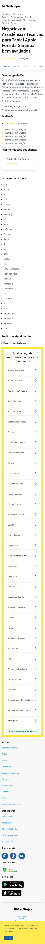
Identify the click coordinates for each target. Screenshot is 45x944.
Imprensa (21, 916)
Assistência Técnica (10, 747)
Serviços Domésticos (11, 804)
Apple (20, 17)
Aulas (4, 754)
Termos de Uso (21, 921)
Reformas (6, 791)
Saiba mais (9, 931)
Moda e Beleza (8, 785)
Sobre (6, 66)
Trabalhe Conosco (10, 822)
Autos (4, 760)
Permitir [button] (8, 938)
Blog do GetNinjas (10, 829)
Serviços (16, 66)
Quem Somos (7, 816)
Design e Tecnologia (10, 773)
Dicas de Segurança (10, 835)
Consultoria (7, 766)
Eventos (5, 779)
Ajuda (21, 918)
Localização (29, 66)
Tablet (14, 17)
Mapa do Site (7, 841)
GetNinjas (6, 14)
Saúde (4, 798)
